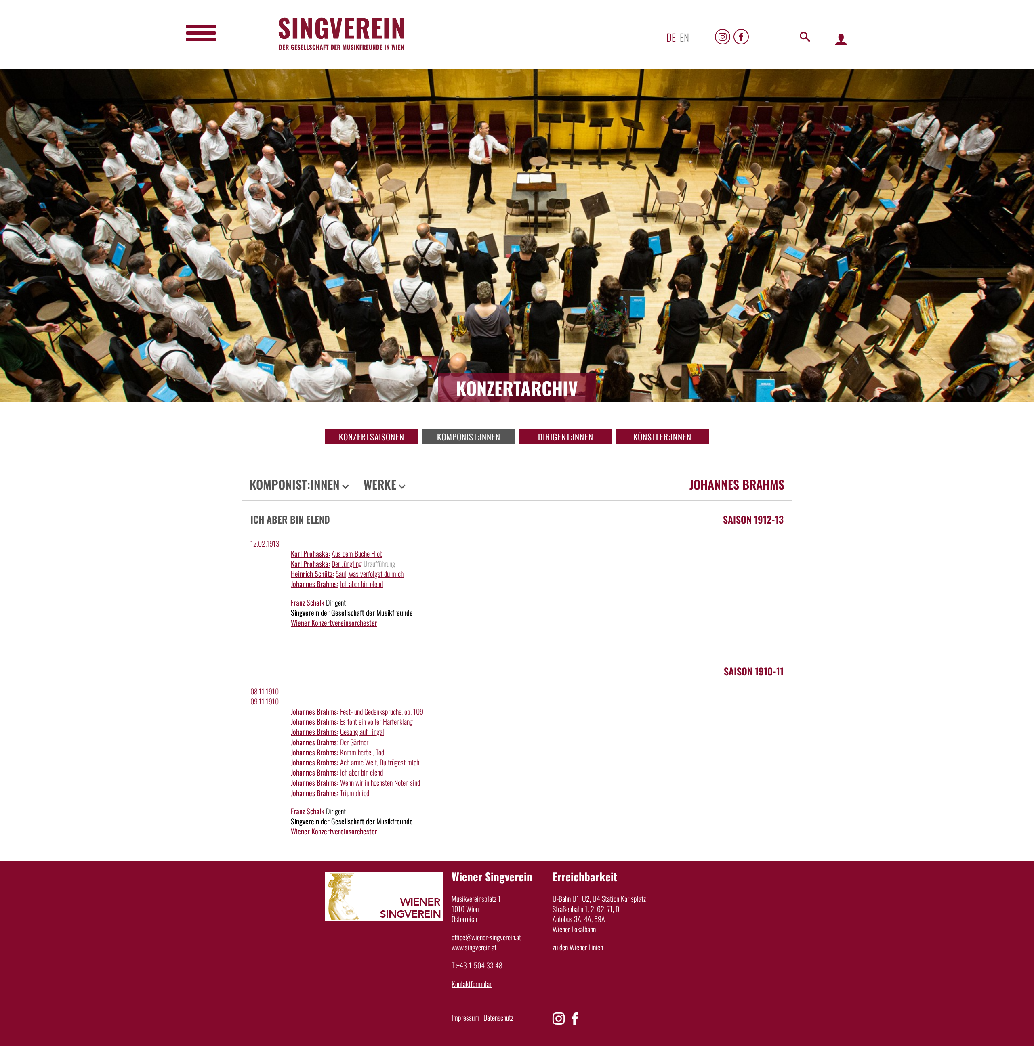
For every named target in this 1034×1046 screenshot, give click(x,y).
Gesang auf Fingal (362, 731)
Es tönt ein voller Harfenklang (376, 721)
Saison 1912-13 (753, 519)
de (671, 36)
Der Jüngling (347, 563)
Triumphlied (354, 793)
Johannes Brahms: (314, 584)
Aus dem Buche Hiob (357, 553)
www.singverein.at (474, 947)
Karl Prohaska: (310, 553)
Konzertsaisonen (371, 436)
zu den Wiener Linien (578, 947)
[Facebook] (741, 36)
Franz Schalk (307, 602)
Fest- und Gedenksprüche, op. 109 (381, 711)
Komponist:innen (468, 436)
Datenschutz (498, 1017)
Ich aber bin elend (361, 584)
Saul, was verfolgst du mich (370, 573)
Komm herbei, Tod (362, 752)
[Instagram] (722, 36)
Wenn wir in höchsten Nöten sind (380, 782)
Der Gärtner (354, 742)
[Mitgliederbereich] (841, 39)
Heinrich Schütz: (312, 573)
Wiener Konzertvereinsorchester (334, 622)
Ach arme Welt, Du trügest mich (379, 762)
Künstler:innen (662, 436)
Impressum (465, 1017)
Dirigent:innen (565, 436)
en (684, 36)
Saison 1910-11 (754, 671)
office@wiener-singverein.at (486, 937)
